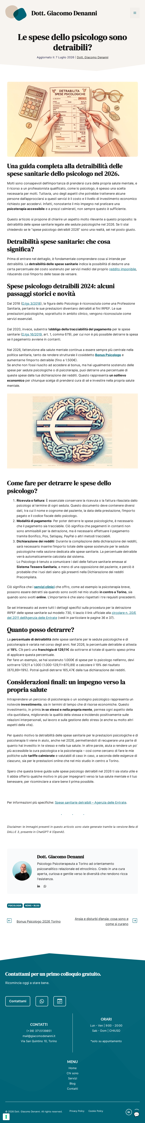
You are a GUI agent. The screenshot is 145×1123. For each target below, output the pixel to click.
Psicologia (14, 905)
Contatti (72, 1088)
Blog (72, 1083)
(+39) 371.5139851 (39, 1031)
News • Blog (32, 905)
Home (73, 1068)
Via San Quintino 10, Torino (39, 1041)
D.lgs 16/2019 (32, 334)
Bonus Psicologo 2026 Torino (39, 921)
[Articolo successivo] (135, 921)
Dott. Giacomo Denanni (64, 13)
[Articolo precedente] (10, 921)
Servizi (72, 1078)
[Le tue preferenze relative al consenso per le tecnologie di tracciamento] (6, 1116)
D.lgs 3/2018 (31, 303)
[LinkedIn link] (38, 886)
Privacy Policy (76, 1111)
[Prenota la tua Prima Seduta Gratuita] (59, 1001)
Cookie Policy (95, 1111)
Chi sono (73, 1073)
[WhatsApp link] (45, 886)
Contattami (17, 1001)
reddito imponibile (122, 269)
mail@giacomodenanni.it (39, 1036)
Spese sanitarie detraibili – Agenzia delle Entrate (90, 802)
